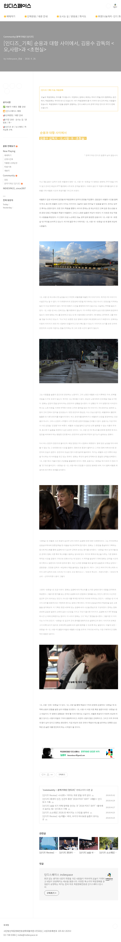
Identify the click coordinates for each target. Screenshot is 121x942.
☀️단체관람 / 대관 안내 (36, 16)
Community (49, 789)
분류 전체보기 (9, 146)
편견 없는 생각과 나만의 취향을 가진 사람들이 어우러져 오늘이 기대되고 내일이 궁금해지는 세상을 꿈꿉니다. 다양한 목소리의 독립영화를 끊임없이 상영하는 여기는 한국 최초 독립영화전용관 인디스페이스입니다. (74, 882)
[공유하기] (48, 774)
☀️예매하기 (9, 16)
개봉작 (7, 170)
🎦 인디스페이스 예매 (12, 111)
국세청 (6, 925)
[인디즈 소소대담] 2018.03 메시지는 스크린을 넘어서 (65, 812)
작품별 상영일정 (10, 163)
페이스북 (5, 86)
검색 (108, 6)
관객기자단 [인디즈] (66, 789)
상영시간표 (8, 159)
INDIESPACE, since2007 (14, 188)
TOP (115, 926)
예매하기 (7, 155)
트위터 (19, 86)
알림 (6, 179)
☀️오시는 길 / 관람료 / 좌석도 (71, 16)
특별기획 (7, 166)
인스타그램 (12, 86)
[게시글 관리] (52, 774)
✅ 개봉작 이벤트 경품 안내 (14, 106)
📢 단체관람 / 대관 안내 (13, 115)
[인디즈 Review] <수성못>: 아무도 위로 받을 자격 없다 (66, 795)
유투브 (7, 91)
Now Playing (9, 151)
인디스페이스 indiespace (58, 874)
